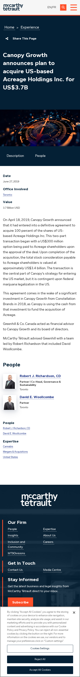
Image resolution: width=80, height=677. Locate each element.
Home (9, 27)
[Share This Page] (7, 38)
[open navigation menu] (73, 7)
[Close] (74, 612)
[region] (40, 642)
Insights (13, 535)
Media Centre (52, 570)
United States (10, 457)
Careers (48, 542)
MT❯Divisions (16, 553)
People (40, 156)
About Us (49, 535)
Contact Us (15, 570)
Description (15, 156)
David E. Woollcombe (37, 397)
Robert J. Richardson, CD (40, 376)
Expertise (49, 529)
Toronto (7, 195)
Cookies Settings (40, 648)
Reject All (40, 659)
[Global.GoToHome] (13, 7)
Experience (30, 27)
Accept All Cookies (39, 670)
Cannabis (8, 446)
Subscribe (20, 602)
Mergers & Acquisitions (15, 452)
